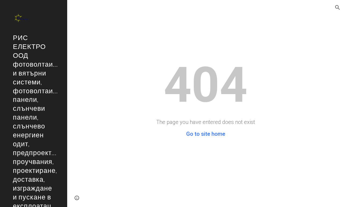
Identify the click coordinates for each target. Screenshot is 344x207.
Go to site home (205, 134)
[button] (337, 7)
